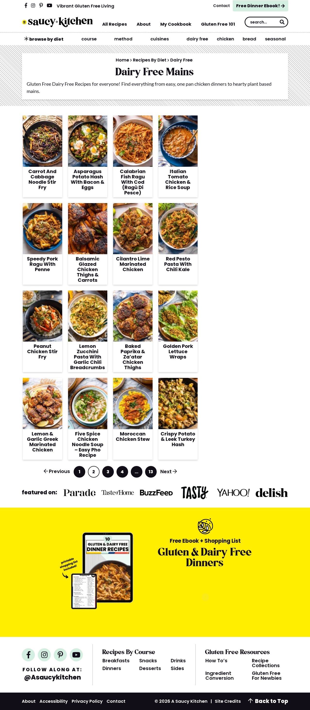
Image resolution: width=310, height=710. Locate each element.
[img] (26, 5)
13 (151, 473)
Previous (59, 471)
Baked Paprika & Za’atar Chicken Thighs (133, 357)
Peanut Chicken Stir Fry (42, 351)
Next (166, 471)
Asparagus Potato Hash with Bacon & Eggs (87, 179)
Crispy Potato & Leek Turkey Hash (178, 439)
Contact (116, 701)
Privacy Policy (87, 701)
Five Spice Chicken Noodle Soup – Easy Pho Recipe (87, 444)
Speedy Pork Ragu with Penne (42, 264)
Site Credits (228, 701)
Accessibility (53, 701)
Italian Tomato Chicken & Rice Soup (178, 179)
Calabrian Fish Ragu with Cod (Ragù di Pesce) (133, 182)
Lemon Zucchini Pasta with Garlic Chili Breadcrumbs (87, 357)
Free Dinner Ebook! (258, 6)
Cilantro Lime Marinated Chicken (133, 264)
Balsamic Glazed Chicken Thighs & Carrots (88, 269)
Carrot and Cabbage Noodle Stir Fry (42, 179)
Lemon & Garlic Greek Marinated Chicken (42, 441)
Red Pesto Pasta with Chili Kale (178, 264)
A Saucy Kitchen (57, 22)
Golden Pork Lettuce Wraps (178, 351)
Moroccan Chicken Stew (133, 436)
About (29, 701)
